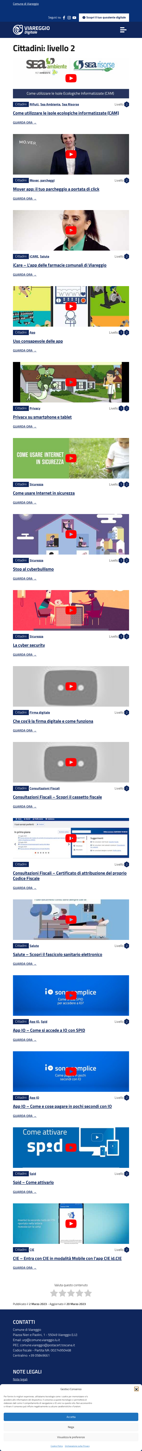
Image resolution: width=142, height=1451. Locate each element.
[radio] (54, 1293)
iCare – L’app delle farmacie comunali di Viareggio (59, 265)
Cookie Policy (57, 1446)
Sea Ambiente (50, 104)
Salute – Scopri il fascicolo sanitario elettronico (57, 954)
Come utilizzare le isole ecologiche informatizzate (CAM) (66, 113)
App (32, 332)
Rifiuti (34, 104)
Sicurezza (36, 484)
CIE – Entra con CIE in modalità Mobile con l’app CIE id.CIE (67, 1258)
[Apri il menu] (123, 30)
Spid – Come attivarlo (33, 1182)
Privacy (35, 408)
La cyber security (29, 645)
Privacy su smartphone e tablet (42, 417)
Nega (71, 1427)
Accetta (71, 1417)
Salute (44, 256)
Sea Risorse (70, 104)
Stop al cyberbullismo (33, 569)
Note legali (20, 1379)
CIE (32, 1249)
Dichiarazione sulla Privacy (77, 1446)
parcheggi (47, 180)
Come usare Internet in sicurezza (44, 493)
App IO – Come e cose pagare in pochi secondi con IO (62, 1106)
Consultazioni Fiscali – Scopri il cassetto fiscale (57, 797)
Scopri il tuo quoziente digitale (106, 17)
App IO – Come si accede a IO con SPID (49, 1030)
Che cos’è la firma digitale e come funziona (53, 721)
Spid (44, 1021)
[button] (136, 1389)
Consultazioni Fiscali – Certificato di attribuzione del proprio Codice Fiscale (70, 876)
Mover (34, 180)
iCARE (34, 256)
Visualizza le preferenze (71, 1437)
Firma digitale (40, 712)
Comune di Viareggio (26, 3)
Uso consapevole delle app (38, 341)
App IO (34, 1021)
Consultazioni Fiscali (45, 788)
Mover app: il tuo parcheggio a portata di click (56, 189)
